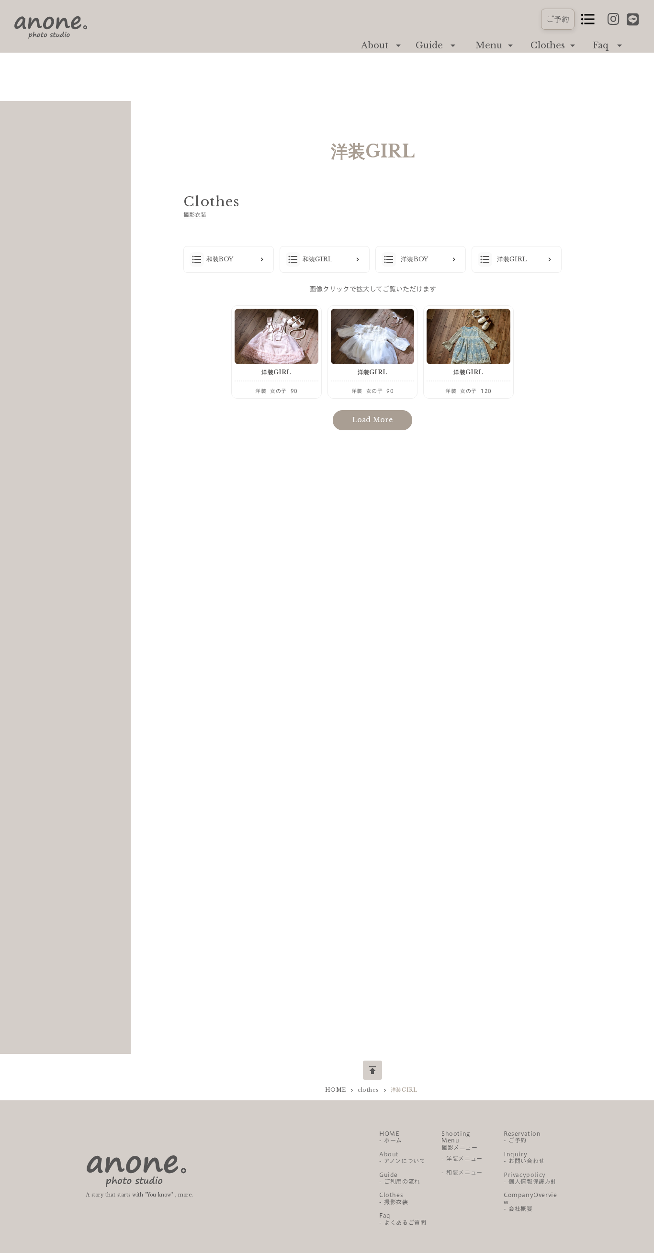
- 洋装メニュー (462, 1158)
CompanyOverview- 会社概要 (530, 1201)
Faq (601, 45)
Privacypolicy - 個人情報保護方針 (530, 1178)
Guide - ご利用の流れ (399, 1178)
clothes (368, 1089)
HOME (335, 1089)
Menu (488, 45)
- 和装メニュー (462, 1172)
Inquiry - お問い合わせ (524, 1157)
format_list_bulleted (588, 19)
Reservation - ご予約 (522, 1136)
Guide (429, 45)
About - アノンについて (402, 1157)
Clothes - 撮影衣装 (393, 1198)
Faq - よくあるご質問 (402, 1218)
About (374, 45)
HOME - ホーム (390, 1136)
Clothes (547, 45)
